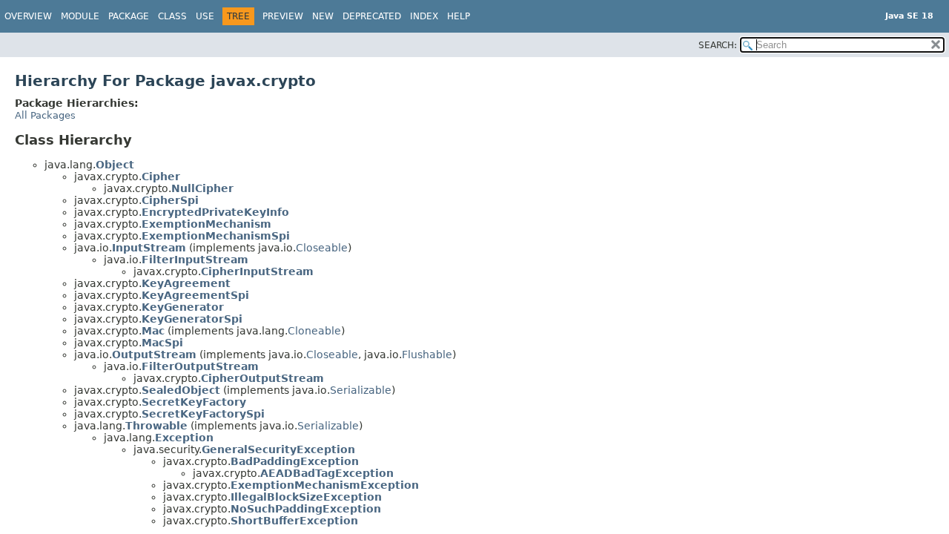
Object (115, 165)
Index (424, 16)
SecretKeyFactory (194, 402)
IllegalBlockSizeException (306, 497)
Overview (28, 16)
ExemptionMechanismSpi (216, 236)
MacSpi (162, 343)
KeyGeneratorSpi (192, 319)
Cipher (161, 176)
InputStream (149, 248)
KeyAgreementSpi (195, 295)
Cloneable (314, 331)
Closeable (322, 248)
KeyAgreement (186, 283)
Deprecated (372, 16)
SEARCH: (717, 45)
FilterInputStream (195, 260)
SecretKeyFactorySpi (203, 414)
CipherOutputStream (262, 378)
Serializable (360, 390)
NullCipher (202, 188)
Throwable (156, 426)
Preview (282, 16)
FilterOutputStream (200, 366)
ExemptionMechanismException (325, 485)
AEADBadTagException (327, 473)
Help (458, 16)
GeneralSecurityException (278, 449)
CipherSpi (170, 200)
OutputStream (154, 354)
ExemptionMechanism (206, 224)
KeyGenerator (183, 307)
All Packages (45, 115)
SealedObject (181, 390)
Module (80, 16)
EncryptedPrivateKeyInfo (215, 212)
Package (128, 16)
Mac (153, 331)
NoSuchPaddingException (306, 509)
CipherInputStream (257, 271)
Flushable (427, 354)
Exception (184, 438)
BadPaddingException (295, 461)
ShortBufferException (294, 521)
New (323, 16)
